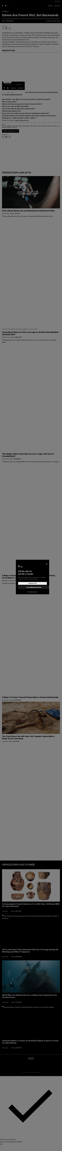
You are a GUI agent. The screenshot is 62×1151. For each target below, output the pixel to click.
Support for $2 (32, 583)
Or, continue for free (32, 591)
